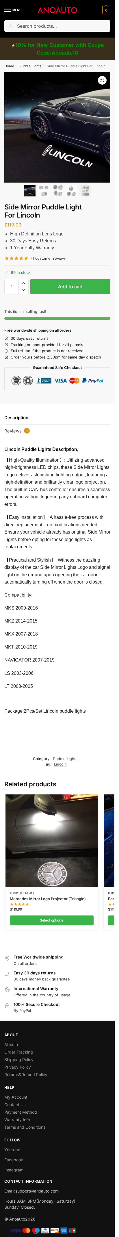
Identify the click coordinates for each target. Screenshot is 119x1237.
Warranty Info (17, 1119)
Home (9, 66)
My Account (15, 1097)
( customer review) (49, 258)
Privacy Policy (17, 1067)
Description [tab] (16, 417)
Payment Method (20, 1112)
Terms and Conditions (24, 1127)
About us (12, 1044)
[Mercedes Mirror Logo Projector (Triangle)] (51, 840)
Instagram (13, 1169)
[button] (105, 10)
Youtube (12, 1149)
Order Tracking (18, 1052)
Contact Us (14, 1104)
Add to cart (70, 286)
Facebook (13, 1159)
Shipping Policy (19, 1059)
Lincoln (60, 764)
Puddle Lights (30, 66)
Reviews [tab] (15, 431)
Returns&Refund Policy (25, 1074)
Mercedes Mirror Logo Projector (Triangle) (48, 898)
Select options (51, 920)
